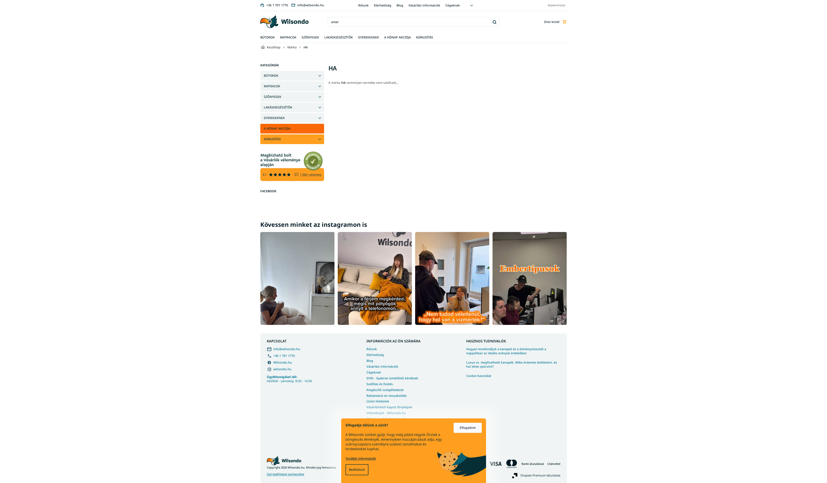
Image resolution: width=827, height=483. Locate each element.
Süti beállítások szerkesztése (285, 474)
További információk (361, 458)
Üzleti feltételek (377, 401)
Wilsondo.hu (282, 362)
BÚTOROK (271, 75)
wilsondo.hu (282, 369)
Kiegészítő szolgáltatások (385, 390)
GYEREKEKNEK (274, 118)
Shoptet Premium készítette (540, 475)
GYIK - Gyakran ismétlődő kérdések (392, 378)
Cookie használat (478, 376)
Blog (400, 5)
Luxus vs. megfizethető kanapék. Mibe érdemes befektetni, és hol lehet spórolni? (511, 365)
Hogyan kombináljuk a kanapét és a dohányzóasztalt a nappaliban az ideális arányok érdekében (506, 351)
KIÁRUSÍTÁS (272, 139)
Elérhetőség (382, 5)
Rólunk (363, 5)
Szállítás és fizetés (379, 384)
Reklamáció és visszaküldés (386, 396)
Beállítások (357, 469)
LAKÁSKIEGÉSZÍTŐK (278, 107)
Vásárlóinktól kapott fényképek (389, 407)
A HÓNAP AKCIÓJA (277, 128)
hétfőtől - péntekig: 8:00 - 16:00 (289, 379)
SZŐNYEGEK (272, 97)
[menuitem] (267, 37)
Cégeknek (452, 5)
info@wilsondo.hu (286, 349)
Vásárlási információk (424, 5)
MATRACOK (272, 86)
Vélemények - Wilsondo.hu (386, 413)
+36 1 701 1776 (284, 356)
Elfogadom (468, 428)
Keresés (494, 22)
